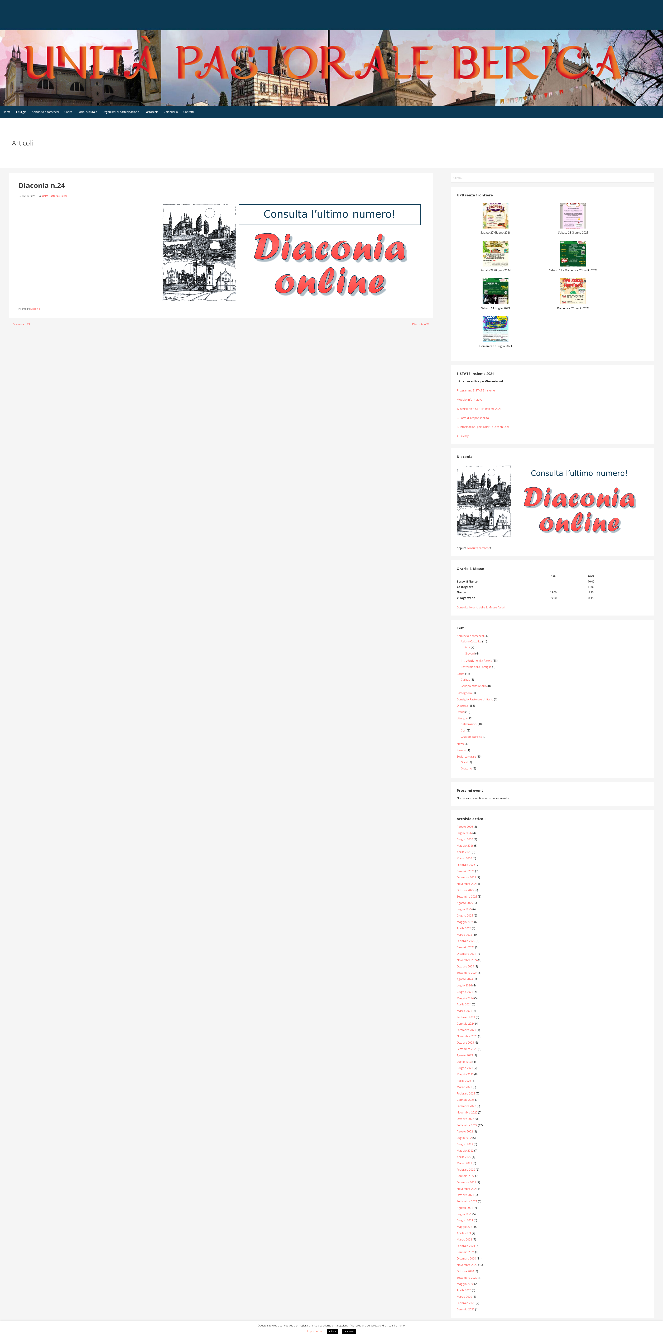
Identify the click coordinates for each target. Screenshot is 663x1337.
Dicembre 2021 (466, 1182)
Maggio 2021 (465, 1227)
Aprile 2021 (464, 1233)
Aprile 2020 (464, 1290)
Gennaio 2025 (465, 947)
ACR (467, 647)
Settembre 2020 (467, 1278)
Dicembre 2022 (466, 1106)
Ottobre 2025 (465, 890)
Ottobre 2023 (465, 1042)
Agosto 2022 (465, 1131)
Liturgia (21, 112)
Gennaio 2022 (465, 1176)
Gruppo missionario (474, 686)
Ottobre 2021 (465, 1195)
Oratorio (466, 768)
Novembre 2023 (467, 1036)
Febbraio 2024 (466, 1017)
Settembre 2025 (467, 896)
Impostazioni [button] (314, 1331)
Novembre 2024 (467, 960)
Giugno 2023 (465, 1068)
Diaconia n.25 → (422, 324)
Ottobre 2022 (465, 1119)
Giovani (470, 653)
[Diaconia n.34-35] (552, 501)
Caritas (465, 679)
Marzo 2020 (464, 1297)
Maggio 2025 (465, 922)
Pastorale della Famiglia (476, 667)
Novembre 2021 (467, 1189)
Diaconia (35, 308)
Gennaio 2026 (465, 871)
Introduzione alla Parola (476, 660)
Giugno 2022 (465, 1144)
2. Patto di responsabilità (473, 418)
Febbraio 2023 (466, 1093)
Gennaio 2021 (465, 1252)
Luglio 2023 (464, 1062)
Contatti (188, 112)
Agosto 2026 (465, 827)
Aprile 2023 (464, 1081)
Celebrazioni (469, 724)
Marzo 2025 (464, 935)
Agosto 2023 (465, 1055)
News (460, 744)
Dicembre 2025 (466, 877)
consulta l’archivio (478, 548)
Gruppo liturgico (471, 737)
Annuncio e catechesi (45, 112)
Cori (463, 730)
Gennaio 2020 (465, 1309)
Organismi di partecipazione (121, 112)
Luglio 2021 (464, 1214)
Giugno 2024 (465, 992)
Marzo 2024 (464, 1011)
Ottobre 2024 (465, 966)
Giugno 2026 (465, 839)
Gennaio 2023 (465, 1100)
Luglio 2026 (464, 833)
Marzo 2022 (464, 1163)
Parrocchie (151, 112)
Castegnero (464, 693)
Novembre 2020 (467, 1265)
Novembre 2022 (467, 1112)
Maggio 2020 (465, 1284)
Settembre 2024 (467, 973)
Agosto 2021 (465, 1208)
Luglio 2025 (464, 909)
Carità (68, 112)
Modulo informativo (470, 399)
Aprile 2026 (464, 852)
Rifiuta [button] (332, 1331)
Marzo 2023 (464, 1087)
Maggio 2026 (465, 845)
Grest (464, 762)
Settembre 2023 (467, 1049)
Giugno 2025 (465, 915)
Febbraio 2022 (466, 1169)
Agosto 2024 (465, 979)
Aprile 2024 (464, 1004)
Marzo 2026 (464, 858)
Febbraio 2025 (466, 941)
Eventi (461, 712)
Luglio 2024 (464, 985)
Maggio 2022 (465, 1150)
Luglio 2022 (464, 1138)
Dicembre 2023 (466, 1030)
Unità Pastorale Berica (55, 195)
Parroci (461, 750)
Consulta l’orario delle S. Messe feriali (481, 607)
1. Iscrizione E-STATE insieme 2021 (479, 409)
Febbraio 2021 (466, 1246)
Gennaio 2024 (465, 1023)
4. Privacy (463, 436)
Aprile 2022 (464, 1157)
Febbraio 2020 (466, 1303)
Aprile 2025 (464, 928)
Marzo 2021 (464, 1239)
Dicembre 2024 (466, 954)
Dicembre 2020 (466, 1258)
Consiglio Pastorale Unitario (475, 699)
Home (7, 112)
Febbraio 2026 (466, 865)
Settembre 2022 (467, 1125)
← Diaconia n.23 (19, 324)
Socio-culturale (87, 112)
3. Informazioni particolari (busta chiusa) (483, 427)
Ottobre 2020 (465, 1271)
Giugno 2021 (465, 1220)
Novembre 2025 (467, 884)
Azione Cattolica (471, 641)
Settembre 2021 (467, 1201)
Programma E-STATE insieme (476, 390)
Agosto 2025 (465, 903)
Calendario (171, 112)
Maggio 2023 (465, 1074)
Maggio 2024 (465, 998)
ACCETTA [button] (349, 1331)
